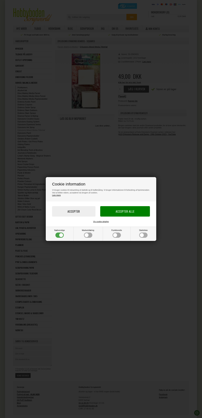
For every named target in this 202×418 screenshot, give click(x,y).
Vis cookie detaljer (101, 222)
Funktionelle (116, 230)
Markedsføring (88, 230)
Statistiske (143, 230)
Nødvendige (59, 230)
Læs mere (56, 195)
